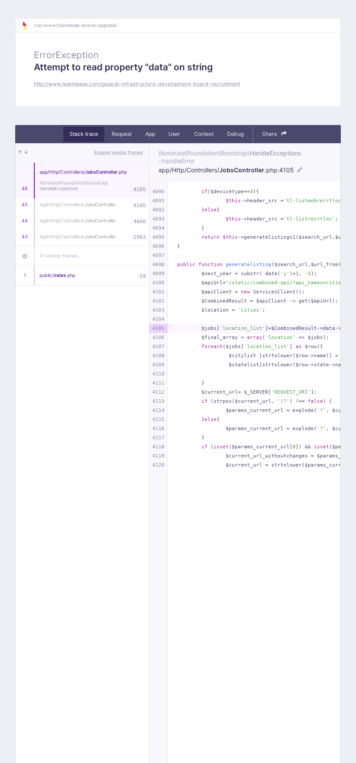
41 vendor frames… (60, 256)
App (150, 134)
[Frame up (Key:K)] (20, 152)
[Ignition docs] (28, 26)
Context (204, 134)
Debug (235, 134)
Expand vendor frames (118, 152)
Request (122, 134)
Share (270, 134)
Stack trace (83, 134)
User (174, 134)
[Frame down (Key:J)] (26, 152)
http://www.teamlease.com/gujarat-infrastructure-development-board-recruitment (137, 84)
